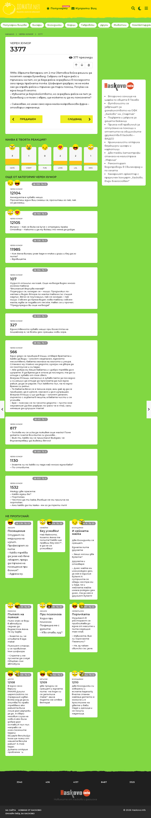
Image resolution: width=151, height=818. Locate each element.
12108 (11, 682)
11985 (15, 249)
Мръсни (43, 679)
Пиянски (12, 611)
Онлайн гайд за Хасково (20, 813)
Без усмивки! (49, 531)
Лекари (11, 528)
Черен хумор (20, 43)
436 (48, 782)
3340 (19, 782)
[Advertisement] (124, 55)
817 (13, 428)
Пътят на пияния (16, 616)
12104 (15, 193)
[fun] (10, 183)
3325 (132, 782)
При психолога (50, 614)
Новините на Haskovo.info (119, 85)
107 (13, 279)
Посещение (16, 531)
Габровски (88, 25)
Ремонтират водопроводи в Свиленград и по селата (124, 167)
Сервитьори (78, 611)
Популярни (59, 8)
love (60, 168)
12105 (15, 222)
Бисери (37, 25)
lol (75, 168)
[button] (133, 8)
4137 (75, 782)
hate (12, 168)
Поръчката (81, 614)
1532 (14, 487)
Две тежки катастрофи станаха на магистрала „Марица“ (122, 156)
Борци (71, 25)
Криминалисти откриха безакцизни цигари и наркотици (122, 146)
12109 (43, 682)
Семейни (44, 528)
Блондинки (54, 25)
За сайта (10, 810)
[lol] (17, 183)
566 (13, 352)
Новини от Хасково (29, 810)
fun (45, 168)
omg (91, 168)
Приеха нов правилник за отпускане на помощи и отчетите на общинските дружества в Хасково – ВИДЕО (123, 131)
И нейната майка (80, 532)
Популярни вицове (15, 25)
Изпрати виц (86, 8)
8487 (104, 782)
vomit (29, 168)
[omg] (10, 212)
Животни (120, 25)
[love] (17, 212)
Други (104, 25)
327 (13, 325)
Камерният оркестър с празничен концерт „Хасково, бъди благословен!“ (124, 177)
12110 (75, 682)
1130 (14, 460)
